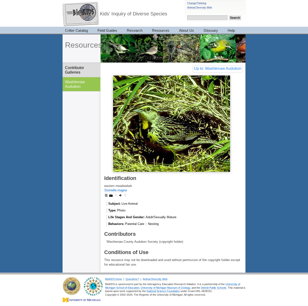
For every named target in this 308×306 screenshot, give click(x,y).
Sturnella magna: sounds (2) (120, 195)
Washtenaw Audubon (75, 84)
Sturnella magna (115, 190)
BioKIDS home (113, 279)
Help (231, 30)
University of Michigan (154, 287)
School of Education (127, 287)
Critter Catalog (76, 30)
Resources (160, 30)
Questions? (132, 279)
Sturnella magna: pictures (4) (111, 195)
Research (134, 30)
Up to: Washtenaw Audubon (217, 68)
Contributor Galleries (74, 69)
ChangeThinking (196, 3)
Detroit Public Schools (213, 287)
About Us (186, 30)
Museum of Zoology (178, 287)
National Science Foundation (163, 291)
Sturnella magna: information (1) (106, 195)
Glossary (211, 30)
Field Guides (107, 30)
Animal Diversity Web (199, 7)
